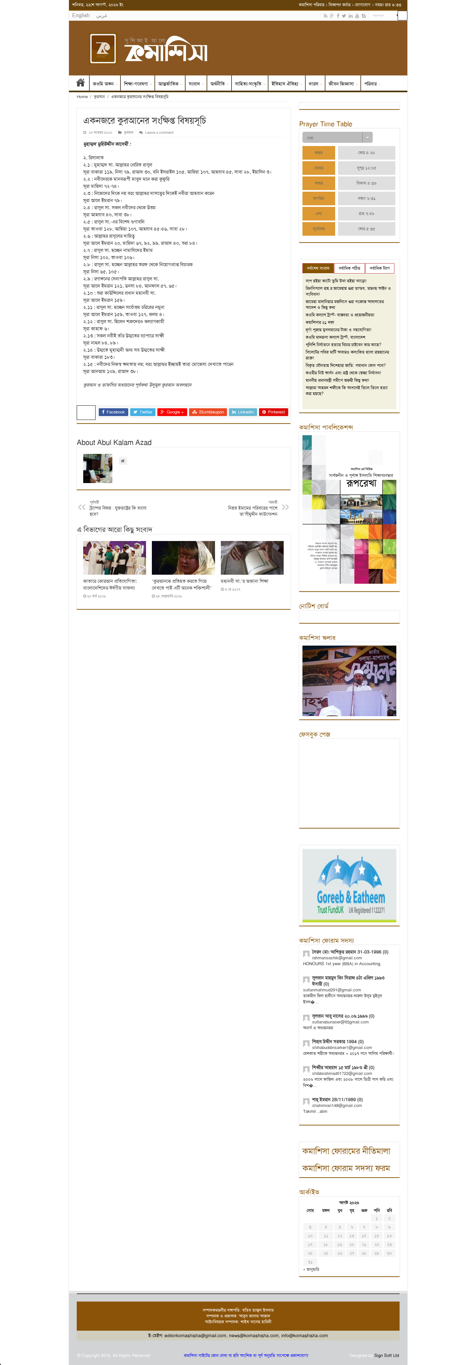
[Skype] (363, 16)
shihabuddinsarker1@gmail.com (342, 1047)
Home (82, 96)
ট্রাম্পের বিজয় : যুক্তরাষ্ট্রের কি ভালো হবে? (118, 508)
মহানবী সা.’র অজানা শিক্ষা (244, 581)
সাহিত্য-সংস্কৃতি (248, 84)
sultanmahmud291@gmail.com (332, 990)
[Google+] (332, 16)
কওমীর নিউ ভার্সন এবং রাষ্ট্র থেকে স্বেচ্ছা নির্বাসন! (343, 373)
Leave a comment (159, 132)
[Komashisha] (238, 48)
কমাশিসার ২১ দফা (320, 322)
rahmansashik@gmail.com (337, 958)
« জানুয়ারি (311, 1269)
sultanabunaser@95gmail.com (340, 1022)
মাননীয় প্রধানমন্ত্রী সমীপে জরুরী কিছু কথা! (337, 380)
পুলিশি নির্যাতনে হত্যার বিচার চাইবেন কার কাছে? (343, 344)
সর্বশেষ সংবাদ (318, 268)
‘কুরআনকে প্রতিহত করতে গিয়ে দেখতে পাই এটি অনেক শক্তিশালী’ (182, 584)
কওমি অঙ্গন (103, 84)
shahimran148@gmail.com (337, 1105)
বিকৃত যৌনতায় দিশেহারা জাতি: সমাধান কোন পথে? (346, 365)
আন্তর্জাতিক (168, 84)
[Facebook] (338, 16)
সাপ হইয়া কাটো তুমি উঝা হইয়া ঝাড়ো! (336, 281)
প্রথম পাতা (80, 83)
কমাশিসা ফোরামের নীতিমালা (346, 1151)
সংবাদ (194, 84)
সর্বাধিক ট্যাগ (380, 268)
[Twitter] (344, 16)
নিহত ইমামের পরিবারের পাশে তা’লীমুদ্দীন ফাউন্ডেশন (253, 508)
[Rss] (325, 16)
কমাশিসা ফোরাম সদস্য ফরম (346, 1168)
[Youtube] (357, 16)
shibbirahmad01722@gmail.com (342, 1073)
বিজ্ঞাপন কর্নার (339, 4)
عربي (102, 15)
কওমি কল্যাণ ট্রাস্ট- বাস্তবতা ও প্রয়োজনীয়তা (340, 315)
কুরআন (99, 96)
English (81, 15)
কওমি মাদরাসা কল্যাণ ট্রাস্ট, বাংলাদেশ (335, 337)
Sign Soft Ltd (386, 1355)
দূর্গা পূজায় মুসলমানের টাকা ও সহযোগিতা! (338, 330)
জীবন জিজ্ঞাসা (341, 84)
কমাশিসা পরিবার (311, 4)
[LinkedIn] (350, 16)
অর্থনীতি (217, 84)
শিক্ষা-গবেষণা (136, 84)
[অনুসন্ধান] (402, 15)
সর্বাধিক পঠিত (349, 268)
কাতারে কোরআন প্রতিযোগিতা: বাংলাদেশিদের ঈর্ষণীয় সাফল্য (110, 584)
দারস (313, 84)
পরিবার (370, 84)
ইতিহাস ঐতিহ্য (285, 84)
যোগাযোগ (362, 4)
